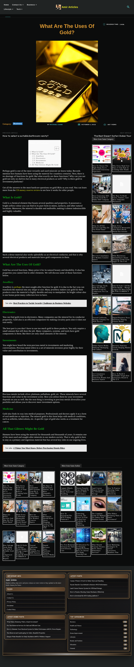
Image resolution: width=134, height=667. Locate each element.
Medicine (40, 163)
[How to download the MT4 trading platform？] (68, 504)
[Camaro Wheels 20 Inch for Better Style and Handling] (68, 478)
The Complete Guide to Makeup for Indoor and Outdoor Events (99, 516)
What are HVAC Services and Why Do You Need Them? (101, 228)
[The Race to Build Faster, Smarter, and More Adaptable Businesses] (122, 184)
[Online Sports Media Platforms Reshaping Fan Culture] (102, 334)
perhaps (17, 287)
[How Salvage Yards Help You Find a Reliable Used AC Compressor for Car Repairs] (102, 274)
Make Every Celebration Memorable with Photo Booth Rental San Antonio (121, 228)
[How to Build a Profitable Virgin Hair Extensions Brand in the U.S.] (122, 362)
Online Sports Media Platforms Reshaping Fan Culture (100, 347)
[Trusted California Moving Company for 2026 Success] (102, 306)
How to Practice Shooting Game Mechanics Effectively (114, 491)
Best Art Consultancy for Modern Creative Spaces (101, 257)
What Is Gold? (37, 152)
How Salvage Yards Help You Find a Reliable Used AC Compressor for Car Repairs (100, 289)
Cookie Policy (11, 609)
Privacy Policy (11, 602)
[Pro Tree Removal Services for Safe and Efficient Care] (68, 535)
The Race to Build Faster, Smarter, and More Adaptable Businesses (121, 198)
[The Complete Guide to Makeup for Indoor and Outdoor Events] (99, 504)
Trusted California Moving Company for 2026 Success (101, 319)
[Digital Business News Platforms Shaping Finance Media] (122, 306)
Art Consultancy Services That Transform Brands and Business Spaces (101, 376)
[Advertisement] (45, 234)
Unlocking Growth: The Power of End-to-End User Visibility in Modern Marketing (82, 519)
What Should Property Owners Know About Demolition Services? (98, 548)
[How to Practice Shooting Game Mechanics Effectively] (114, 478)
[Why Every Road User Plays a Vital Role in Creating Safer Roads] (122, 154)
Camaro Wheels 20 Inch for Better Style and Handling (67, 491)
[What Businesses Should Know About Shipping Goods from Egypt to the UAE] (122, 244)
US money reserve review (28, 190)
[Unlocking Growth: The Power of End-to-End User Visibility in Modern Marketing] (83, 504)
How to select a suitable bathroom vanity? (26, 136)
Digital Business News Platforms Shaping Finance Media (121, 319)
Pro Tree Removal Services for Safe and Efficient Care (67, 547)
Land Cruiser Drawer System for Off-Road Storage (98, 491)
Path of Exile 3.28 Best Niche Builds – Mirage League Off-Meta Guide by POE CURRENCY (122, 288)
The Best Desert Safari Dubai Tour (112, 136)
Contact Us (10, 598)
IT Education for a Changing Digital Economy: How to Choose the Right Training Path (83, 549)
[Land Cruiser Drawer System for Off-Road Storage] (99, 478)
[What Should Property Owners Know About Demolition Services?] (99, 535)
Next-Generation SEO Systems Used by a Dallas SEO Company (101, 198)
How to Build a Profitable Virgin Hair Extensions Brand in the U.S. (121, 376)
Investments (41, 160)
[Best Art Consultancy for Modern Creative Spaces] (102, 244)
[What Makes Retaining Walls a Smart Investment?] (114, 504)
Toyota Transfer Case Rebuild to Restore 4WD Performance (82, 491)
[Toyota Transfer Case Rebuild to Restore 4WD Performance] (83, 478)
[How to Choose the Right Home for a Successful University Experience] (102, 154)
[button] (128, 7)
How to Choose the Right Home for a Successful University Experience (101, 168)
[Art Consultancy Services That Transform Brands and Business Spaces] (102, 362)
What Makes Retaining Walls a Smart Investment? (114, 516)
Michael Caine (56, 124)
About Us (10, 594)
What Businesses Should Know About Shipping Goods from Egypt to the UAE (121, 258)
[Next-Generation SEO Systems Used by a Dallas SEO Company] (102, 184)
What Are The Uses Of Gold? (43, 154)
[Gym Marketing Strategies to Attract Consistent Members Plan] (114, 535)
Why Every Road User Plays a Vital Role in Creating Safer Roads (121, 168)
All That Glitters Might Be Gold (45, 165)
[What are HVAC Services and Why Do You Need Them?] (102, 214)
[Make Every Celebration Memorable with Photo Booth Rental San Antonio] (122, 214)
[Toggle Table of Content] (55, 148)
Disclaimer (10, 605)
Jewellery (40, 156)
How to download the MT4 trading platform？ (66, 516)
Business (17, 124)
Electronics (40, 158)
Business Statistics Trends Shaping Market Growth (121, 347)
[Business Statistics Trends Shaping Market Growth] (122, 334)
